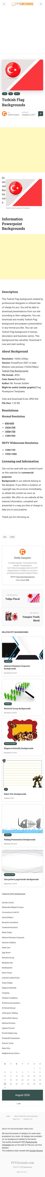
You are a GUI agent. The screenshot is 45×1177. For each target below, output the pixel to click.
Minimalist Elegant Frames (13, 907)
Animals (7, 834)
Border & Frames (10, 743)
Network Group (8, 957)
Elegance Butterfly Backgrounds (18, 748)
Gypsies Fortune (8, 1028)
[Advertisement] (22, 31)
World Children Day (9, 1033)
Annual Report (7, 917)
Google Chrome (36, 1151)
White (17, 93)
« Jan (18, 1103)
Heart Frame (7, 973)
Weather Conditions (10, 998)
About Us (16, 1119)
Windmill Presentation (11, 1038)
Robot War (6, 1048)
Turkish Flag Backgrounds (15, 371)
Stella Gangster (13, 115)
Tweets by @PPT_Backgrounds (13, 894)
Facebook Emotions (10, 927)
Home (8, 1116)
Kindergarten (7, 967)
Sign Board (6, 952)
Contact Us (28, 1119)
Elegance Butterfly (9, 988)
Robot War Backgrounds (15, 794)
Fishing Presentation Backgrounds (19, 839)
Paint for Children (9, 942)
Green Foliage (7, 983)
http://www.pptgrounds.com (25, 577)
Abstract (8, 661)
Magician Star (7, 962)
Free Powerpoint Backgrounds (26, 1116)
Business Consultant (10, 922)
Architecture (9, 874)
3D (6, 789)
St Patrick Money (8, 1008)
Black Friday (7, 932)
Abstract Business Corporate (13, 937)
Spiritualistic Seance (10, 1018)
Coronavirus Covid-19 (10, 912)
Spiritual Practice (8, 1023)
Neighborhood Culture (10, 1053)
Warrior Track (7, 1043)
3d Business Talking (10, 1013)
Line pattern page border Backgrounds (21, 879)
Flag (4, 93)
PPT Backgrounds (26, 1167)
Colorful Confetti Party (11, 978)
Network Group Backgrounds (17, 708)
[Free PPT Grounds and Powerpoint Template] (22, 4)
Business (8, 703)
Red (10, 93)
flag (4, 537)
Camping (5, 993)
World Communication (11, 1003)
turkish (12, 537)
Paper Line (6, 947)
